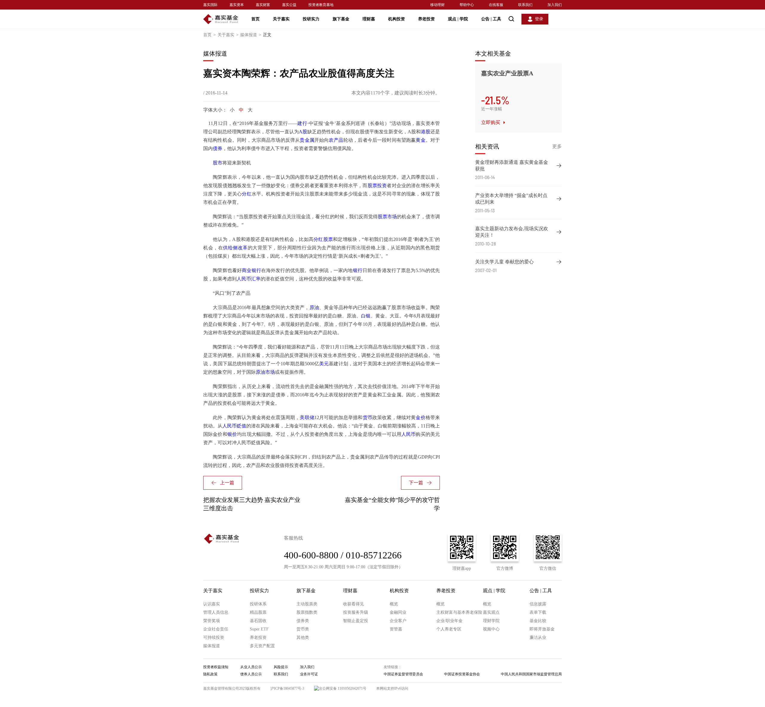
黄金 (420, 140)
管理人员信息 (215, 612)
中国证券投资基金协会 (462, 674)
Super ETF (259, 629)
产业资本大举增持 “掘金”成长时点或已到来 (511, 198)
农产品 (336, 140)
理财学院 (491, 621)
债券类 (302, 621)
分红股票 (323, 239)
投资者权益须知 (215, 667)
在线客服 (496, 5)
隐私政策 (210, 674)
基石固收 (258, 621)
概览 (394, 604)
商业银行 (251, 270)
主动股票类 (306, 604)
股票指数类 (306, 612)
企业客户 (398, 621)
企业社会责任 (215, 629)
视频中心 (491, 629)
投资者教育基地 (320, 5)
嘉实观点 (491, 612)
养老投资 (426, 19)
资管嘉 (396, 629)
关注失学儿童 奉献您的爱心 (504, 261)
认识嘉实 (211, 604)
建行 (302, 123)
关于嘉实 (281, 19)
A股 (303, 131)
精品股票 (258, 612)
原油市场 (265, 372)
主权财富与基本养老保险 (459, 612)
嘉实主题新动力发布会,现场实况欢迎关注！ (511, 232)
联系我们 (525, 5)
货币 (367, 417)
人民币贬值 (234, 425)
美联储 (307, 417)
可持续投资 (213, 637)
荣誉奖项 (211, 621)
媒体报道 (250, 35)
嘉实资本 (237, 5)
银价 (232, 434)
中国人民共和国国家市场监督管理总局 (531, 674)
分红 (246, 193)
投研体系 (258, 604)
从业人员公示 (251, 667)
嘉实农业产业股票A (507, 73)
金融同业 (398, 612)
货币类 (302, 629)
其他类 (302, 637)
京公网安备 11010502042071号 (342, 688)
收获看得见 (353, 604)
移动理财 (437, 5)
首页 (255, 19)
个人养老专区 (448, 629)
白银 (366, 315)
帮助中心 (467, 5)
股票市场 (387, 216)
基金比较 (538, 621)
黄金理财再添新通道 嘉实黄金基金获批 (511, 165)
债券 (217, 148)
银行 (357, 270)
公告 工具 (491, 19)
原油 (314, 307)
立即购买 (490, 122)
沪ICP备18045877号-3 (287, 688)
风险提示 (281, 667)
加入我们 (554, 5)
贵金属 (307, 140)
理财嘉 (368, 19)
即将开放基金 (542, 629)
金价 (420, 417)
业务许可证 (309, 674)
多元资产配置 (262, 646)
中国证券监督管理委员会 (403, 674)
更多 (557, 146)
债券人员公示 (251, 674)
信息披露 (538, 604)
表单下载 (538, 612)
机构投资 (396, 19)
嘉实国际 (210, 5)
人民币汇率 (249, 278)
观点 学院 (458, 19)
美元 (324, 363)
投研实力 (311, 19)
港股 (425, 131)
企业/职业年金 (449, 621)
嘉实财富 (263, 5)
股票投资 (377, 185)
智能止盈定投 (355, 621)
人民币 (408, 434)
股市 (217, 162)
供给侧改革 (235, 247)
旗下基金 (341, 19)
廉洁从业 (538, 637)
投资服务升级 (355, 612)
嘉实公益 (289, 5)
